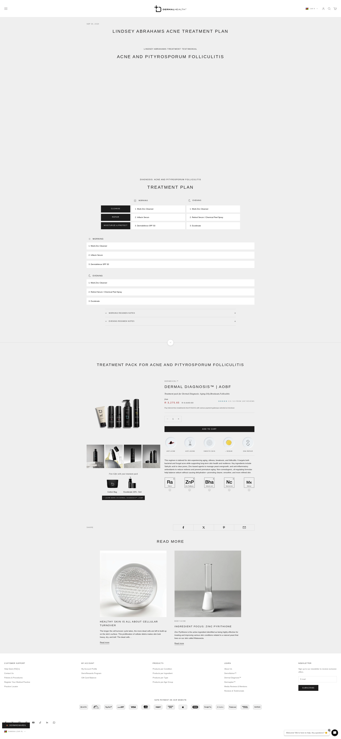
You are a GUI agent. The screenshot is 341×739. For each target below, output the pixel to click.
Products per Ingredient (162, 673)
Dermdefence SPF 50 (146, 226)
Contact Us (9, 673)
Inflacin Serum (143, 217)
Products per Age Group (163, 682)
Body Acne (180, 621)
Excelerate (196, 226)
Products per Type (160, 678)
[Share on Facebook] (183, 527)
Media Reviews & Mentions (235, 686)
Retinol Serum (198, 217)
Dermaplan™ (230, 682)
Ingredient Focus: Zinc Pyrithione (203, 626)
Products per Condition (162, 669)
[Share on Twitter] (204, 527)
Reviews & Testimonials (234, 691)
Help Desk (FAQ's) (12, 669)
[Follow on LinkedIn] (47, 722)
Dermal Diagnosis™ (232, 678)
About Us (228, 669)
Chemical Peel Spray (214, 217)
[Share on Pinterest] (224, 527)
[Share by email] (244, 527)
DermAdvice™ (230, 673)
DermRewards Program (91, 673)
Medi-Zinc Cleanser (145, 209)
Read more (104, 642)
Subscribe (308, 688)
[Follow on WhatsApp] (54, 722)
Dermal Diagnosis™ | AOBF (198, 387)
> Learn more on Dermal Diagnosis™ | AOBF (123, 498)
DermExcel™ (171, 381)
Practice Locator (11, 686)
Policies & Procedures (13, 678)
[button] (334, 732)
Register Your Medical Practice (17, 682)
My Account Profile (89, 669)
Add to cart (209, 429)
